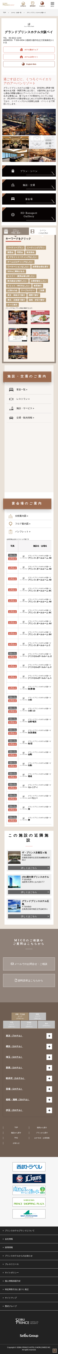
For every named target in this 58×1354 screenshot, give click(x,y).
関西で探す (34, 295)
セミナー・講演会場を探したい (21, 276)
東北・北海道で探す (16, 300)
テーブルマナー (28, 290)
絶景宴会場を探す (41, 266)
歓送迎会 (30, 252)
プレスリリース (12, 1264)
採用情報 (9, 1247)
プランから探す (42, 1133)
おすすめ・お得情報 (42, 1138)
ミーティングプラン (36, 247)
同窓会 (20, 252)
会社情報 (9, 1239)
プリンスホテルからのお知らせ (19, 1256)
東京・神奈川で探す (16, 295)
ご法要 (41, 290)
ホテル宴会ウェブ (30, 50)
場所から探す (42, 1128)
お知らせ (16, 1143)
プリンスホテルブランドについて (19, 1230)
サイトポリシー (12, 1272)
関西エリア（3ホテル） (37, 1016)
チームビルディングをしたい (20, 262)
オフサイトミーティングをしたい (22, 257)
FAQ (16, 1138)
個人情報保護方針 (13, 1281)
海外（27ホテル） (46, 1024)
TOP (4, 12)
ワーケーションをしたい (18, 266)
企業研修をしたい (39, 281)
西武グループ (11, 1306)
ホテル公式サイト (30, 57)
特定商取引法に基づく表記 (17, 1289)
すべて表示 (12, 305)
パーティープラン (15, 247)
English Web (30, 64)
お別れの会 (12, 290)
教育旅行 (38, 285)
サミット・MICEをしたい (18, 285)
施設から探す (16, 1133)
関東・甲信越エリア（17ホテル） (20, 1016)
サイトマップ (11, 1298)
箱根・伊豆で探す (37, 300)
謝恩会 (10, 252)
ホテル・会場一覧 (16, 12)
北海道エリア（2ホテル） (29, 1024)
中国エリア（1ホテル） (11, 1024)
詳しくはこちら (29, 868)
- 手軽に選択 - (16, 231)
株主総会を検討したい (17, 281)
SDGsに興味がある (16, 271)
